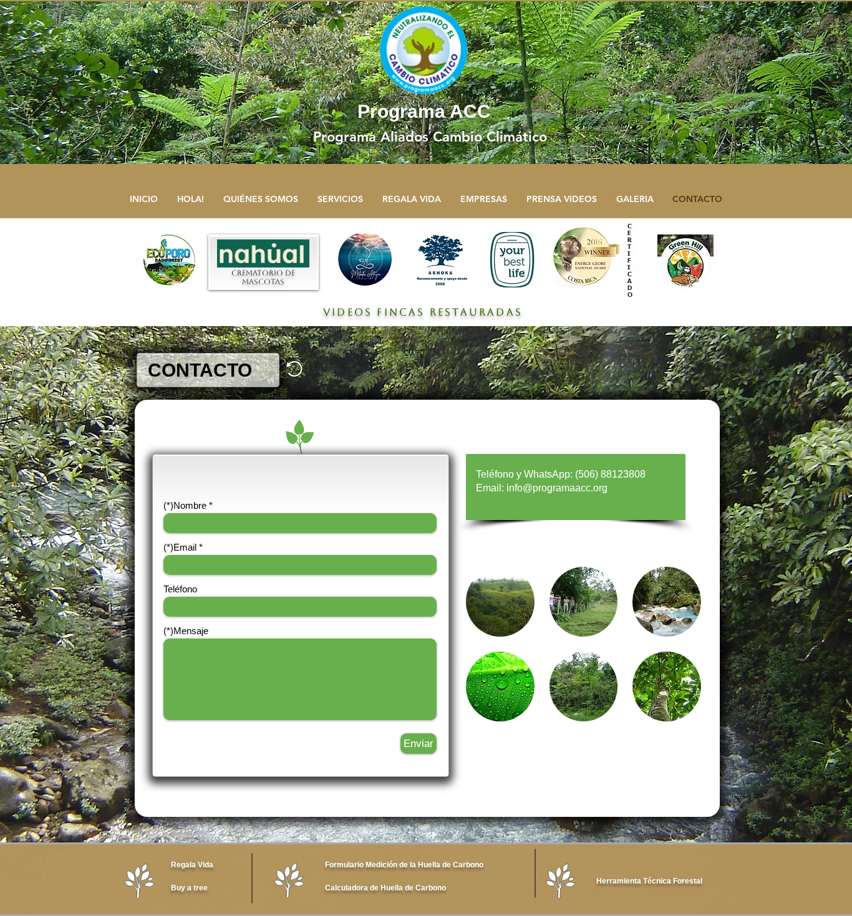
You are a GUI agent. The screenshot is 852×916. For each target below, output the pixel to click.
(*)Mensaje (185, 630)
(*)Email (179, 547)
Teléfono (180, 589)
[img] (500, 602)
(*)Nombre (184, 505)
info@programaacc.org (557, 488)
